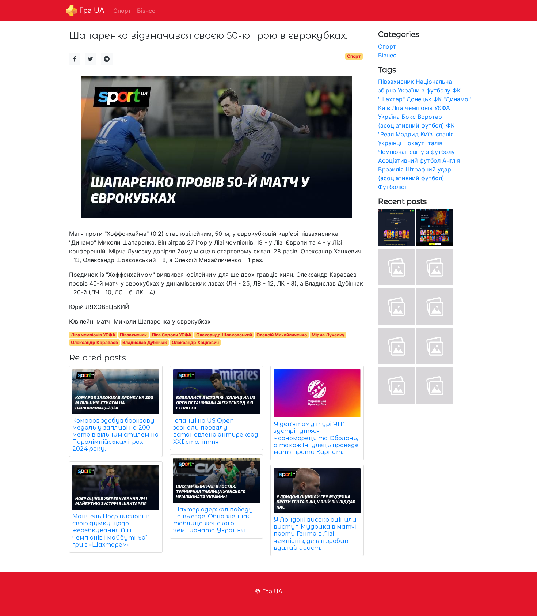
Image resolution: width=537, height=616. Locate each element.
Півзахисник (133, 334)
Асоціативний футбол (409, 160)
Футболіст (393, 186)
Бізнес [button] (146, 10)
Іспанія (444, 134)
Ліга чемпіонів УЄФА (93, 334)
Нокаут (413, 143)
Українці (389, 143)
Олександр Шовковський (224, 334)
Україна (389, 116)
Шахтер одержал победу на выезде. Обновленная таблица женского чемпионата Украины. (213, 520)
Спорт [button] (122, 10)
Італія (434, 143)
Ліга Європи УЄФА (171, 334)
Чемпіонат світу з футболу (416, 151)
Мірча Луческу (328, 334)
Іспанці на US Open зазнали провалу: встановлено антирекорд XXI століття (215, 431)
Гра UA (90, 10)
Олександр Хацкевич (195, 342)
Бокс (408, 116)
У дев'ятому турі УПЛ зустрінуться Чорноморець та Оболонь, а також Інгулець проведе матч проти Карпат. (316, 438)
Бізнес (387, 55)
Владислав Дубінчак (144, 342)
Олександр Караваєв (94, 342)
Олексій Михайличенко (281, 334)
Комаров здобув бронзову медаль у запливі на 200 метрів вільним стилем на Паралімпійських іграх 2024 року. (115, 434)
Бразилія (391, 169)
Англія (451, 160)
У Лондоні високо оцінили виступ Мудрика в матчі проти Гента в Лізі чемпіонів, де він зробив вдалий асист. (315, 533)
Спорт (354, 56)
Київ (426, 134)
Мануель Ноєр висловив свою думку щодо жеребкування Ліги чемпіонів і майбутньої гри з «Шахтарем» (111, 530)
